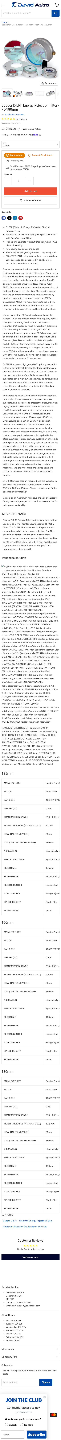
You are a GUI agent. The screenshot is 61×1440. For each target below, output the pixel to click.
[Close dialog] (44, 1397)
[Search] (56, 13)
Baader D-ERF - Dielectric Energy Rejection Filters (27, 1220)
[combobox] (26, 13)
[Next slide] (58, 93)
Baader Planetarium (14, 114)
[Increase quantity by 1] (30, 181)
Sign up (46, 1382)
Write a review (31, 1257)
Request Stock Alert (42, 155)
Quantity (8, 174)
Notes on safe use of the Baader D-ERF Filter (25, 1226)
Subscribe (36, 1434)
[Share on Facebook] (3, 218)
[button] (7, 94)
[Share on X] (9, 218)
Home (4, 22)
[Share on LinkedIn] (15, 218)
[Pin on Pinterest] (20, 218)
